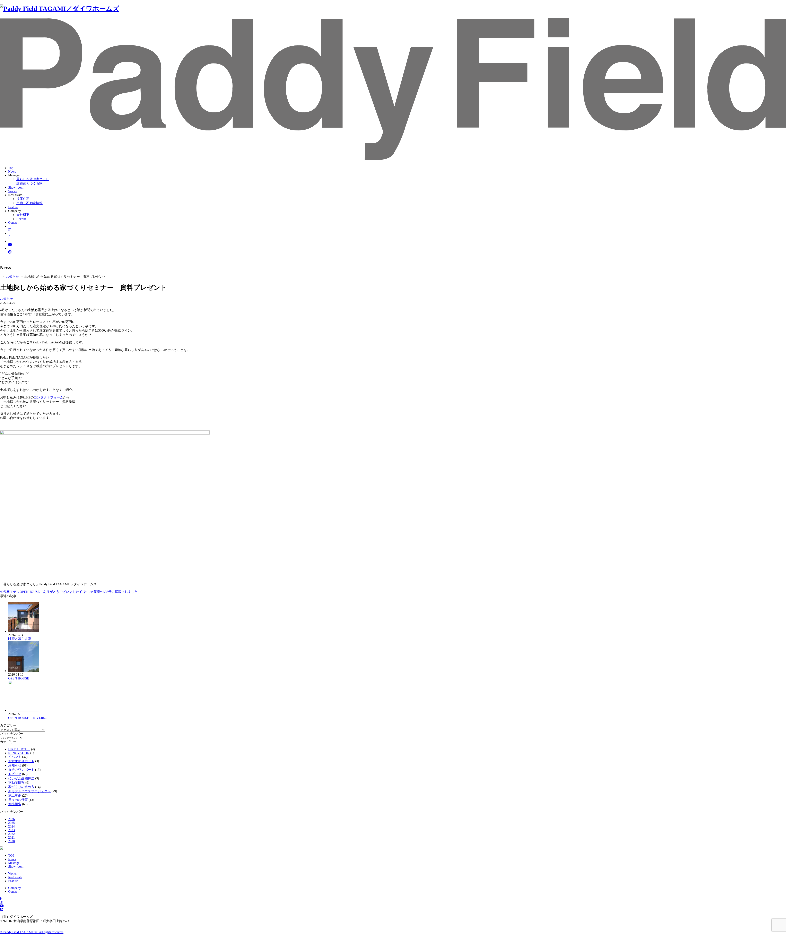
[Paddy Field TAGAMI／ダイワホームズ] (59, 8)
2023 (11, 830)
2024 (11, 826)
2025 (11, 822)
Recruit (21, 219)
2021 (11, 837)
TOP (11, 855)
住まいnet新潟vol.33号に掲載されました (109, 591)
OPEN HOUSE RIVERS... (27, 718)
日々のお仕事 (18, 800)
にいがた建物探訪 (21, 778)
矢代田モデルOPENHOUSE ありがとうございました (39, 591)
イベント (14, 757)
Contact (13, 222)
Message (13, 863)
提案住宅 (22, 198)
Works (12, 191)
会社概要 (22, 214)
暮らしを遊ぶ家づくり (32, 179)
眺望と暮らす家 (19, 639)
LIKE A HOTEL (19, 749)
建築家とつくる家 (29, 183)
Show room (15, 187)
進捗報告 (14, 804)
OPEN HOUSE (20, 678)
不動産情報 (16, 782)
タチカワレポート (21, 769)
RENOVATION (18, 753)
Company (14, 888)
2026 (11, 819)
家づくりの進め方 (21, 787)
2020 (11, 841)
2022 (11, 834)
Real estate (15, 877)
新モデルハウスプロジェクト (29, 791)
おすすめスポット (21, 761)
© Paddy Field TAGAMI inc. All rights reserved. (31, 932)
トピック (14, 774)
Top (10, 168)
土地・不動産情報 (29, 203)
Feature (13, 207)
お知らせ (12, 276)
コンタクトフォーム (48, 397)
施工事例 (14, 795)
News (12, 171)
